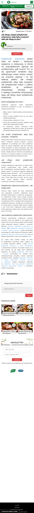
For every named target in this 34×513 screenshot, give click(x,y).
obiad (29, 236)
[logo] (11, 2)
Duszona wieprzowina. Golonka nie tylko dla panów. (9, 314)
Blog (10, 9)
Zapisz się (17, 360)
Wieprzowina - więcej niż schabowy (9, 332)
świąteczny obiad (9, 264)
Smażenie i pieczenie (24, 313)
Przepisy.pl (4, 9)
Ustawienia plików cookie (10, 511)
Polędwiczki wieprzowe (12, 58)
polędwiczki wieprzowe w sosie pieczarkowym (14, 234)
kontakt (17, 505)
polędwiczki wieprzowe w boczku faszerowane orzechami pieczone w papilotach (17, 260)
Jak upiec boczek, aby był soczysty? (24, 332)
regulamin (17, 507)
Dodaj (29, 295)
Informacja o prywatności (17, 509)
